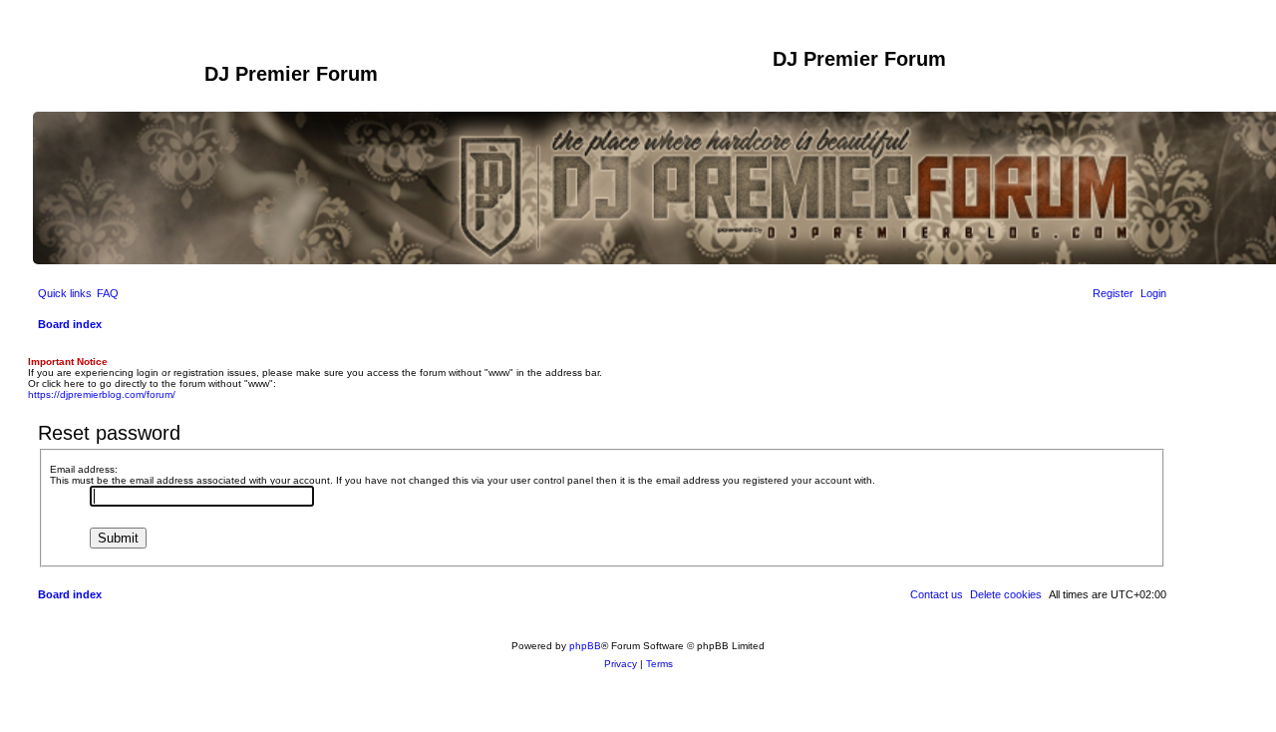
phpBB (585, 645)
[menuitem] (108, 293)
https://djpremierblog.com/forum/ (101, 394)
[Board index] (118, 80)
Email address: (84, 469)
